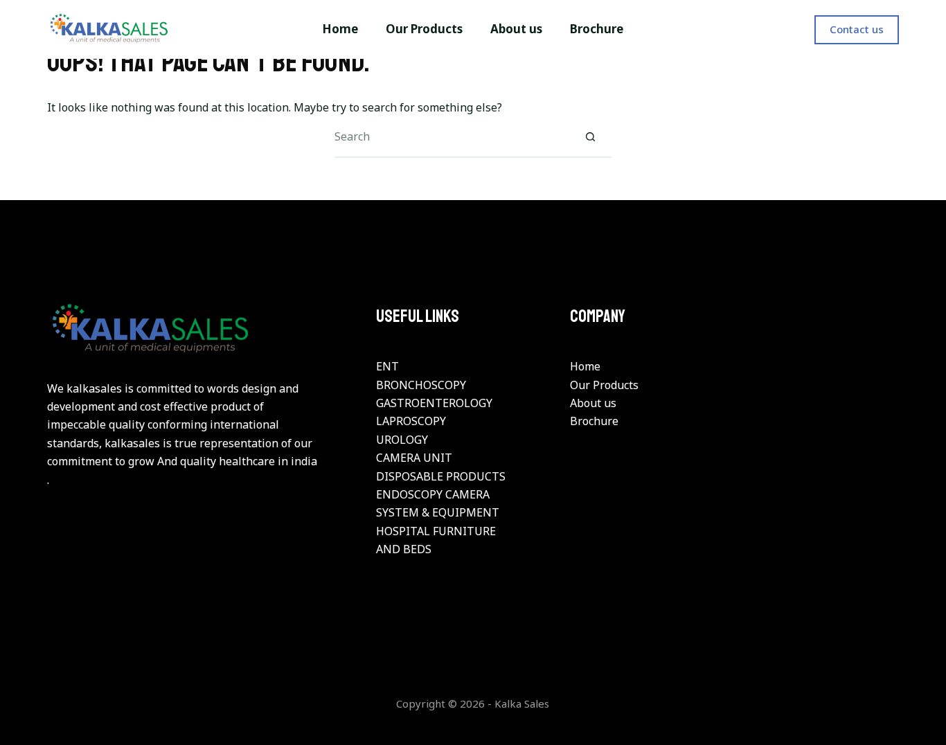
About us (593, 403)
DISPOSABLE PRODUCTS (441, 476)
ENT (387, 366)
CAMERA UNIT (414, 457)
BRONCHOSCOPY (421, 385)
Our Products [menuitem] (424, 29)
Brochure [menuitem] (596, 29)
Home (585, 366)
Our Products (604, 385)
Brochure (594, 421)
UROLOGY (402, 439)
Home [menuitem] (340, 29)
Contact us (857, 29)
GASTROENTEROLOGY (434, 403)
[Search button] (591, 137)
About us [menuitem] (516, 29)
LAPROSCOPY (411, 421)
